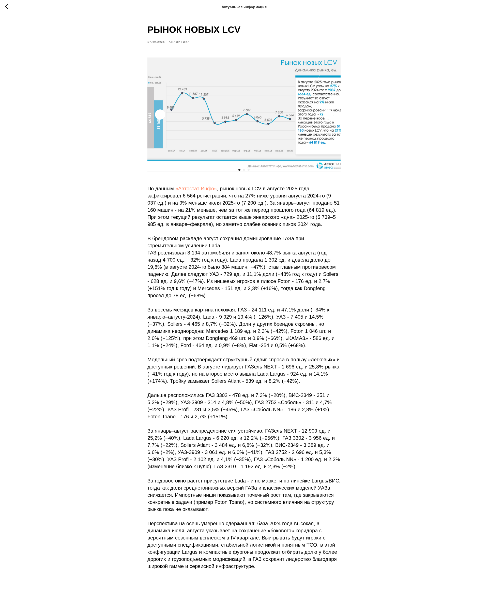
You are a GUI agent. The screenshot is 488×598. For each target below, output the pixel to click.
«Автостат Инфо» (196, 188)
